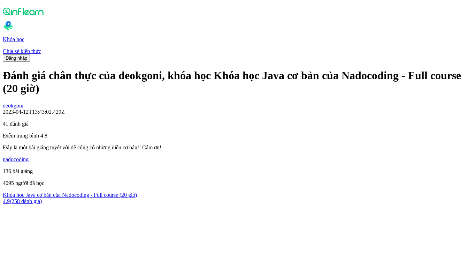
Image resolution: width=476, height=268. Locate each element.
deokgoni (13, 106)
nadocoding (16, 159)
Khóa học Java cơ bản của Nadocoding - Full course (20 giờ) (70, 195)
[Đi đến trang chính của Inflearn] (238, 11)
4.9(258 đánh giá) (22, 201)
